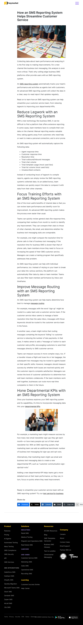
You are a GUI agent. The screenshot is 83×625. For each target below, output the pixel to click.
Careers (62, 534)
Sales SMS (25, 566)
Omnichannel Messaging (48, 556)
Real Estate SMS (27, 545)
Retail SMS (25, 533)
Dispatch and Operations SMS (31, 541)
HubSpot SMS (9, 576)
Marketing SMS (26, 562)
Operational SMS (27, 570)
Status (27, 617)
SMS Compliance (10, 550)
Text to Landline (49, 551)
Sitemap (33, 617)
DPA (23, 617)
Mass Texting (9, 546)
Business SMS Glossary (49, 546)
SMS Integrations (11, 568)
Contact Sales (65, 542)
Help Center (25, 588)
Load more (25, 549)
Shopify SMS (8, 580)
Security (17, 617)
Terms (6, 617)
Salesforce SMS (9, 572)
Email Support (65, 546)
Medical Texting (26, 537)
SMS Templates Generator (49, 539)
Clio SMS (7, 607)
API (5, 558)
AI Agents (7, 539)
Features (7, 531)
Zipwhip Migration (10, 584)
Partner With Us (65, 550)
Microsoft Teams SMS (12, 588)
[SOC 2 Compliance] (69, 556)
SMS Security (9, 554)
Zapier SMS (8, 599)
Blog (45, 535)
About (62, 538)
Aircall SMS (8, 603)
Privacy (11, 617)
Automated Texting (11, 542)
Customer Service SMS (29, 558)
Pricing (6, 535)
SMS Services (9, 562)
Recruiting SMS (26, 573)
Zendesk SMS (9, 595)
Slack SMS (8, 592)
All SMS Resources (50, 531)
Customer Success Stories (30, 584)
